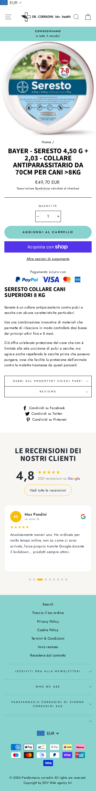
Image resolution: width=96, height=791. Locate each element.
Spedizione (42, 188)
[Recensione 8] (62, 579)
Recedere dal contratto (48, 655)
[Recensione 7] (58, 579)
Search (47, 604)
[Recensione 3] (40, 579)
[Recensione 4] (46, 579)
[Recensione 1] (30, 579)
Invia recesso (48, 646)
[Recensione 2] (34, 579)
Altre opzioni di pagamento (48, 258)
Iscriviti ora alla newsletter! (48, 671)
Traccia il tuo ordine (48, 612)
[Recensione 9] (66, 579)
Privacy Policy (48, 621)
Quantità (48, 206)
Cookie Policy (47, 629)
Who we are (48, 687)
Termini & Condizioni (48, 638)
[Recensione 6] (54, 579)
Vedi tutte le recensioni (48, 490)
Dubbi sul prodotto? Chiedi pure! (48, 381)
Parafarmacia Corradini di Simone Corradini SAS (48, 704)
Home (46, 141)
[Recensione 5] (50, 579)
